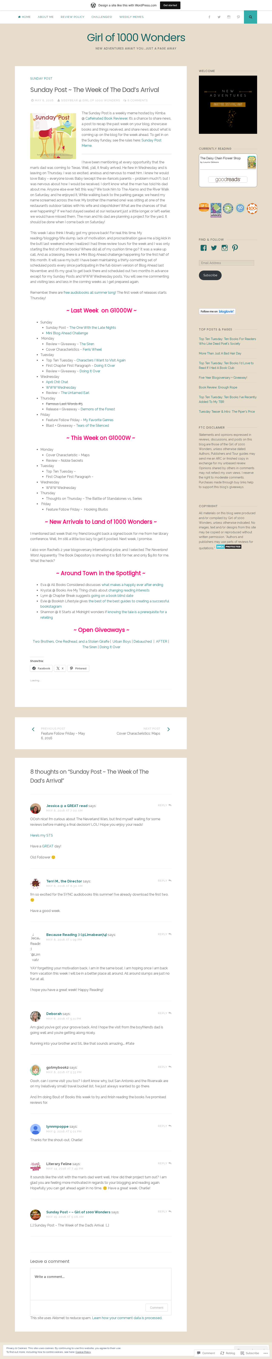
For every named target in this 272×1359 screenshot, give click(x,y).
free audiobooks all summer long (89, 293)
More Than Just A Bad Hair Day (220, 353)
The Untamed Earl (75, 393)
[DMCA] (229, 548)
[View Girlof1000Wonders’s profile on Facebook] (203, 247)
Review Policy (73, 16)
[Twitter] (219, 17)
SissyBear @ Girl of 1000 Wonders (90, 100)
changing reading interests (129, 590)
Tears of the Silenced (92, 425)
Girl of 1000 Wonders (136, 37)
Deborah (54, 1014)
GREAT (48, 846)
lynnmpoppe (57, 1127)
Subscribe (210, 275)
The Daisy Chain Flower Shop (220, 158)
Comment (156, 1307)
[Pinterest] (238, 17)
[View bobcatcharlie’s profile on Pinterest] (235, 247)
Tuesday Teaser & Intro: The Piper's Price (227, 411)
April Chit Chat (57, 382)
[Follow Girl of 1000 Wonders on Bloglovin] (217, 313)
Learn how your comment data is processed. (127, 1318)
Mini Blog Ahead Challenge (67, 333)
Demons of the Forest (98, 409)
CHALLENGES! (102, 16)
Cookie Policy (83, 1352)
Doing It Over (104, 366)
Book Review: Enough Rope (218, 387)
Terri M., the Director (64, 881)
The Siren (86, 344)
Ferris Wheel (92, 349)
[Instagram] (228, 17)
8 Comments (138, 100)
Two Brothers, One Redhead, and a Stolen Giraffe (71, 641)
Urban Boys (122, 641)
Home (26, 16)
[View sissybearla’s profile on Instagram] (224, 247)
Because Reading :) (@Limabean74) (76, 935)
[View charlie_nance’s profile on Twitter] (214, 247)
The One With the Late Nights (92, 328)
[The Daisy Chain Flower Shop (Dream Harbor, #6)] (252, 167)
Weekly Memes (131, 16)
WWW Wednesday (61, 387)
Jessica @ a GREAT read (67, 806)
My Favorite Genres (98, 420)
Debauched (142, 641)
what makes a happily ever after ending (132, 585)
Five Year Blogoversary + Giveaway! (223, 377)
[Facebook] (209, 17)
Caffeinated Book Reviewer (106, 118)
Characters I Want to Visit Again (101, 360)
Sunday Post (41, 78)
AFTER (161, 641)
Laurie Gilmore (211, 162)
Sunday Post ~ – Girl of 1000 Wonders (78, 1212)
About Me (46, 16)
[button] (204, 208)
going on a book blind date (112, 596)
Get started (170, 5)
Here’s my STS (41, 835)
